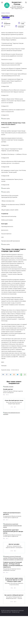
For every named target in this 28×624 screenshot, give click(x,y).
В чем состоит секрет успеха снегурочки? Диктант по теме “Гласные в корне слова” (14, 580)
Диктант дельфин (14, 544)
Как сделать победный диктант (14, 595)
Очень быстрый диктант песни (14, 400)
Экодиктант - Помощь (17, 3)
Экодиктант (6, 17)
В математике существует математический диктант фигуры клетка (13, 531)
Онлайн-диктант (8, 389)
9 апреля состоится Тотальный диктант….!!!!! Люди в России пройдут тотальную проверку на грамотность (12, 565)
